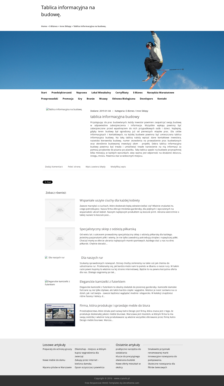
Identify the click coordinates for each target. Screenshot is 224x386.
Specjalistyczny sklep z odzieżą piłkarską (108, 229)
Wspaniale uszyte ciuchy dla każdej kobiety (110, 200)
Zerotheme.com (131, 382)
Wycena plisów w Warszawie (57, 367)
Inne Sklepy (65, 26)
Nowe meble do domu (54, 360)
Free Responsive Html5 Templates (102, 382)
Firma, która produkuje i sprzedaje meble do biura (115, 305)
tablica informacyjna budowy (114, 116)
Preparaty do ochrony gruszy (57, 349)
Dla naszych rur (91, 258)
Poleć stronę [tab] (74, 166)
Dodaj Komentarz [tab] (54, 166)
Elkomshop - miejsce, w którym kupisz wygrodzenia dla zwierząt (90, 353)
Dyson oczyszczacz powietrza (89, 367)
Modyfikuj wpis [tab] (118, 166)
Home (44, 26)
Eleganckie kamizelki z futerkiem (102, 281)
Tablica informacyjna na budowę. (89, 26)
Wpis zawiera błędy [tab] (95, 166)
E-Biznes (53, 26)
